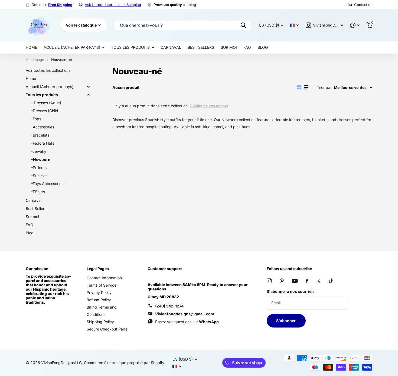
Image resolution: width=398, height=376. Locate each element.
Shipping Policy (100, 321)
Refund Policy (99, 299)
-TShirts (38, 191)
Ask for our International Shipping (113, 4)
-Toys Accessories (47, 183)
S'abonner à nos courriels (291, 291)
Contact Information (104, 277)
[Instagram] (269, 280)
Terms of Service (101, 285)
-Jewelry (38, 151)
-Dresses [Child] (45, 110)
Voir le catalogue (81, 25)
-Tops (36, 118)
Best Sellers (201, 47)
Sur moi (229, 47)
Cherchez (243, 25)
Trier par (324, 87)
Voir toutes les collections (48, 70)
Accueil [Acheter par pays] (72, 47)
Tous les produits (130, 47)
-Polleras (39, 167)
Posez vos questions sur (187, 321)
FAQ (247, 47)
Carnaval (171, 47)
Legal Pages (98, 268)
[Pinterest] (282, 280)
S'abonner (286, 320)
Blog (262, 47)
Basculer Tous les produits (88, 94)
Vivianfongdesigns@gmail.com (184, 314)
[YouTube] (295, 281)
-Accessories (42, 127)
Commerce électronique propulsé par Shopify (124, 362)
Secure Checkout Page (107, 329)
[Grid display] (299, 87)
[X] (319, 281)
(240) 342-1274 (169, 306)
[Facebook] (307, 281)
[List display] (306, 87)
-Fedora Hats (42, 143)
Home (31, 47)
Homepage (35, 59)
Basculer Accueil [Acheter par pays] (88, 86)
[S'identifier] (355, 25)
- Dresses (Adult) (46, 103)
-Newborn (40, 159)
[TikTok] (331, 280)
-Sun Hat (39, 175)
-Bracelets (40, 135)
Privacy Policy (99, 292)
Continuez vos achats (209, 105)
